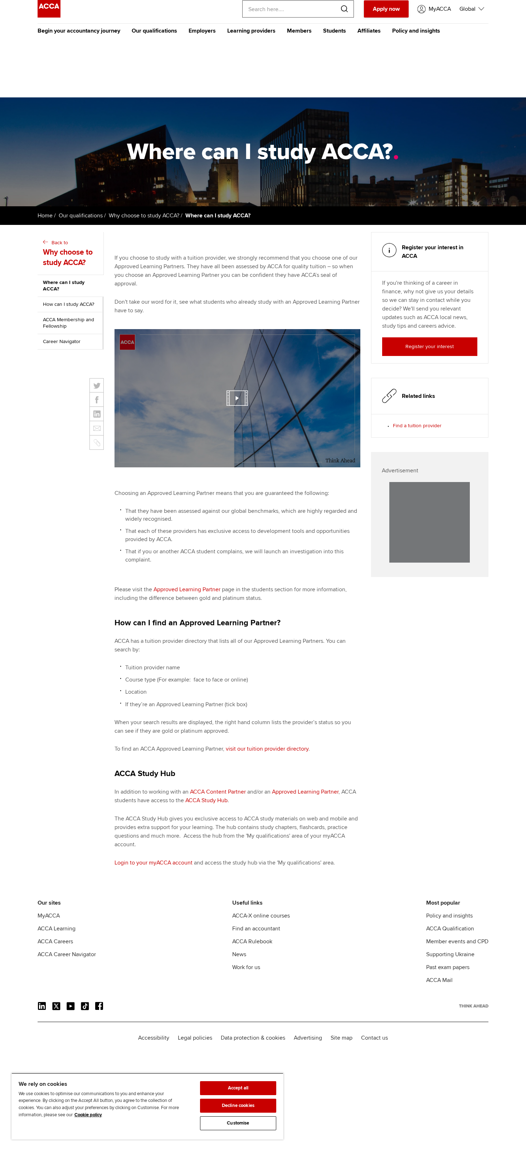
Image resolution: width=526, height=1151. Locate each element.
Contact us (374, 1037)
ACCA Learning (57, 928)
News (239, 954)
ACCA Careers (55, 941)
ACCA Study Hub (206, 800)
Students (334, 30)
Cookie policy (88, 1115)
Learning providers (251, 30)
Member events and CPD (457, 941)
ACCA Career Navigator (67, 954)
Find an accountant (256, 928)
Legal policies (195, 1037)
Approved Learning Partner (305, 791)
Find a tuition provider (417, 426)
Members (299, 30)
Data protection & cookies (253, 1037)
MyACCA (49, 915)
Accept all (238, 1088)
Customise (238, 1123)
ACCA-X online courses (261, 915)
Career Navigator (62, 341)
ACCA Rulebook (252, 941)
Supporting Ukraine (450, 954)
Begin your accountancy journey (79, 30)
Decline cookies (238, 1105)
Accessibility (153, 1037)
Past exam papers (447, 967)
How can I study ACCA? (68, 304)
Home (45, 215)
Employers (202, 30)
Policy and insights (416, 30)
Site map (341, 1037)
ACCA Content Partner (218, 791)
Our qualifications (154, 30)
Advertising (308, 1037)
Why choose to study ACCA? (144, 215)
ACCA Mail (439, 980)
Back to (68, 253)
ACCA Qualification (450, 928)
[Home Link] (473, 1006)
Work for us (246, 967)
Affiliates (369, 30)
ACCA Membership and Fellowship (68, 323)
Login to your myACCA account (154, 862)
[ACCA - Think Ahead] (49, 15)
